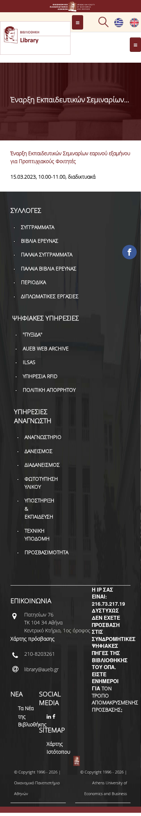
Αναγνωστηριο (43, 437)
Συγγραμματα (37, 227)
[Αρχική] (70, 8)
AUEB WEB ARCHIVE (46, 348)
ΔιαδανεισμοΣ (42, 464)
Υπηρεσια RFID (40, 376)
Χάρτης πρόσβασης (32, 638)
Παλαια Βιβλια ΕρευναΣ (48, 268)
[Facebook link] (54, 716)
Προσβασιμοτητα (46, 552)
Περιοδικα (33, 282)
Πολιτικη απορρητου (49, 389)
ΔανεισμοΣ (38, 451)
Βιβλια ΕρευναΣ (39, 240)
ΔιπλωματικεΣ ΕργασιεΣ (49, 296)
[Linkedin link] (49, 716)
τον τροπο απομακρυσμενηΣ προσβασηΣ (115, 699)
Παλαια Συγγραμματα (46, 254)
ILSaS (29, 362)
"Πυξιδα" (32, 334)
